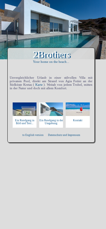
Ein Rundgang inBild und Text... (24, 122)
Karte (39, 84)
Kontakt (77, 120)
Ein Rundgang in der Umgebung (51, 122)
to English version (33, 135)
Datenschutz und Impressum (64, 135)
